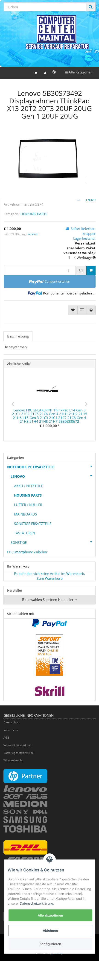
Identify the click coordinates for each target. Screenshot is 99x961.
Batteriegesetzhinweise (18, 753)
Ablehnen (50, 930)
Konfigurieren (50, 944)
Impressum (10, 730)
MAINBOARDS (25, 514)
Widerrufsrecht (13, 760)
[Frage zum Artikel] (91, 310)
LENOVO (18, 476)
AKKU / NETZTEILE (28, 485)
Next (86, 404)
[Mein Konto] (45, 72)
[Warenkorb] (36, 72)
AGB (6, 738)
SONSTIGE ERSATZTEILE (32, 523)
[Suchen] (91, 7)
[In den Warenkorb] (91, 270)
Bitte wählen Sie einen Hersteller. (48, 599)
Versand (32, 234)
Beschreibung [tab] (18, 336)
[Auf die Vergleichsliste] (82, 310)
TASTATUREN (24, 533)
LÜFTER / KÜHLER (28, 504)
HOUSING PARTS (33, 214)
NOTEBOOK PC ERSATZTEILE (30, 467)
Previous (12, 404)
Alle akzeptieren (50, 915)
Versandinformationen (17, 745)
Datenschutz (11, 722)
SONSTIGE (19, 542)
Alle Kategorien (78, 72)
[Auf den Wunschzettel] (73, 310)
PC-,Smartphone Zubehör (27, 552)
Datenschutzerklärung (36, 903)
